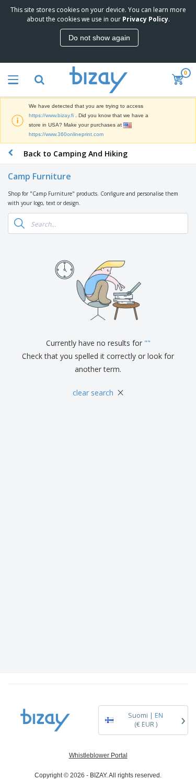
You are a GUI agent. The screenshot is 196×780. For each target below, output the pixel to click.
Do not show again (99, 37)
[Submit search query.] (19, 223)
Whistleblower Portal (98, 755)
